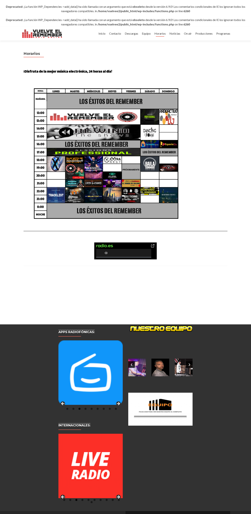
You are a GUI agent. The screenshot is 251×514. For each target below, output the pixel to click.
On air (188, 33)
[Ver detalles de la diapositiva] (90, 372)
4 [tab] (86, 409)
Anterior (63, 404)
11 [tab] (92, 502)
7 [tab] (104, 409)
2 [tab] (73, 409)
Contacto (115, 33)
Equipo (146, 33)
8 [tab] (110, 409)
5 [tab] (92, 409)
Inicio (101, 33)
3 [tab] (79, 409)
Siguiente (118, 404)
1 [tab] (67, 409)
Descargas (131, 33)
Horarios (160, 33)
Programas (223, 33)
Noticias (174, 33)
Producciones (204, 33)
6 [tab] (98, 409)
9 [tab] (116, 409)
